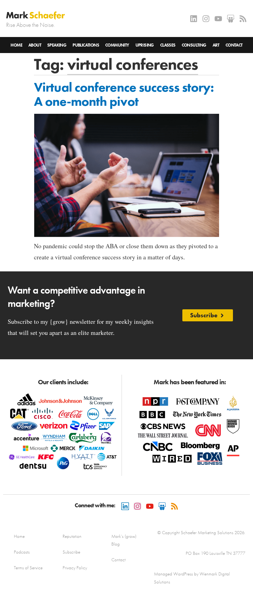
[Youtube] (218, 19)
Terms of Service (28, 568)
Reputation (72, 536)
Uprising (144, 45)
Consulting (194, 45)
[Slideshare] (230, 19)
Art (216, 45)
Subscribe (71, 552)
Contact (234, 45)
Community (117, 45)
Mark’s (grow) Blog (123, 540)
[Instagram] (206, 19)
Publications (86, 45)
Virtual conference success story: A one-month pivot (124, 94)
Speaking (56, 45)
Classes (168, 45)
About (34, 45)
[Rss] (243, 19)
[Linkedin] (193, 19)
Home (16, 45)
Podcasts (22, 552)
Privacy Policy (75, 568)
